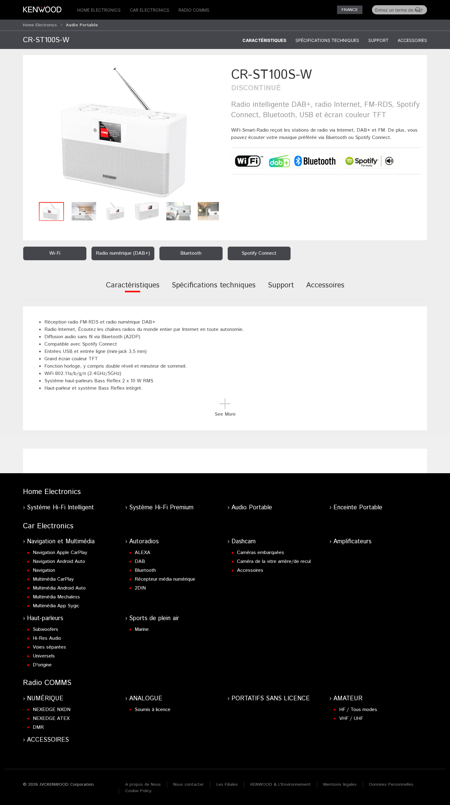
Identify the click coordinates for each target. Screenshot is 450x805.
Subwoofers (45, 629)
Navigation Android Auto (59, 561)
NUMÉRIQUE (45, 698)
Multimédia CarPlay (53, 579)
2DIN (140, 588)
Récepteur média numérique (165, 579)
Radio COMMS (193, 10)
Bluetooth (145, 570)
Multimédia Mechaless (56, 597)
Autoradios (144, 541)
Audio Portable (251, 507)
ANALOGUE (145, 698)
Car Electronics (149, 10)
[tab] (133, 289)
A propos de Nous (143, 784)
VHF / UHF (351, 718)
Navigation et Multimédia (61, 541)
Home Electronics (99, 10)
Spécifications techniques (327, 40)
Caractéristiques (264, 40)
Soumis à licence (153, 709)
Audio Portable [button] (82, 25)
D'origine (42, 664)
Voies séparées (49, 647)
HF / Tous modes (358, 709)
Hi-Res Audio (47, 638)
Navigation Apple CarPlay (60, 552)
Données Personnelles (391, 784)
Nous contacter (188, 784)
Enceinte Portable (357, 507)
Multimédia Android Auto (59, 588)
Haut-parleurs (45, 618)
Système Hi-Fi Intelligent (60, 507)
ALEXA (142, 552)
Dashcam (243, 541)
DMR (38, 727)
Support (378, 40)
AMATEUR (347, 698)
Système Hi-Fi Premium (161, 507)
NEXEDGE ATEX (51, 718)
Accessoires (412, 40)
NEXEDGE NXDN (51, 709)
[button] (124, 132)
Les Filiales (227, 784)
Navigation (44, 570)
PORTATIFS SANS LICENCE (270, 698)
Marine (142, 629)
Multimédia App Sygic (56, 605)
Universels (44, 656)
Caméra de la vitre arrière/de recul (274, 561)
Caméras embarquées (260, 552)
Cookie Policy (138, 791)
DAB (140, 561)
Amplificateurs (352, 541)
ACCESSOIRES (48, 740)
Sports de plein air (154, 618)
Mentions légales (340, 784)
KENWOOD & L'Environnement (280, 784)
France (350, 10)
